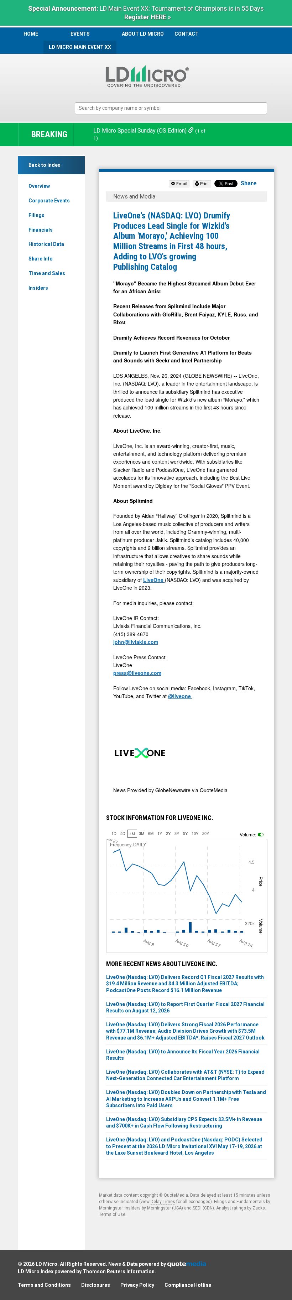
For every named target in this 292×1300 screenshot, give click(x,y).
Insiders (38, 288)
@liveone (180, 696)
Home (31, 34)
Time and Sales (46, 273)
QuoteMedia (176, 1195)
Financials (40, 230)
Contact (186, 34)
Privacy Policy (137, 1285)
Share (249, 183)
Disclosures (95, 1285)
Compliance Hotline (188, 1285)
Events (80, 34)
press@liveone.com (137, 672)
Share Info (40, 259)
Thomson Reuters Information (119, 1271)
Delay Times (163, 1201)
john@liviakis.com (135, 641)
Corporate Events (49, 200)
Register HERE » (147, 17)
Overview (39, 186)
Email (181, 183)
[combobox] (171, 108)
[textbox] (174, 108)
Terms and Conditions (44, 1285)
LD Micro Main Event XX (80, 47)
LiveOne (154, 579)
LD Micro (46, 1264)
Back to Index (44, 165)
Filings (36, 215)
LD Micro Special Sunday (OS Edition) (140, 130)
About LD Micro (143, 34)
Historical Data (46, 244)
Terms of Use (112, 1214)
